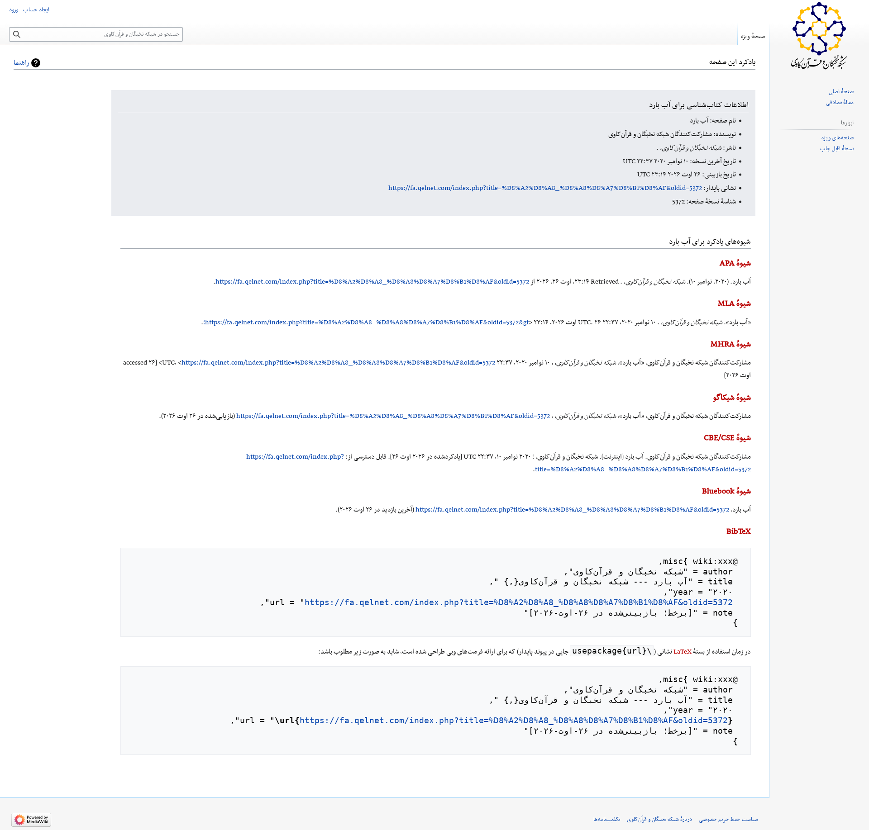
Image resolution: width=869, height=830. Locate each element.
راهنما (21, 62)
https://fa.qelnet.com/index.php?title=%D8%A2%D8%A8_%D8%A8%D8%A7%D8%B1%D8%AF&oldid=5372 (545, 188)
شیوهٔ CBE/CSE (727, 438)
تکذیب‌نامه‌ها (606, 820)
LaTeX (682, 652)
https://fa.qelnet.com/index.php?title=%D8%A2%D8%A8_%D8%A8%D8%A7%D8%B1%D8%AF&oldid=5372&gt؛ (366, 322)
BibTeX (738, 532)
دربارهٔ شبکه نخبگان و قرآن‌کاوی (659, 820)
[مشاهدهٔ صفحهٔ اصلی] (819, 36)
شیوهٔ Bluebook (726, 491)
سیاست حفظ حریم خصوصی (728, 820)
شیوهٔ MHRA (731, 344)
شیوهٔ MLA (734, 304)
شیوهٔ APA (735, 263)
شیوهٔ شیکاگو (732, 398)
